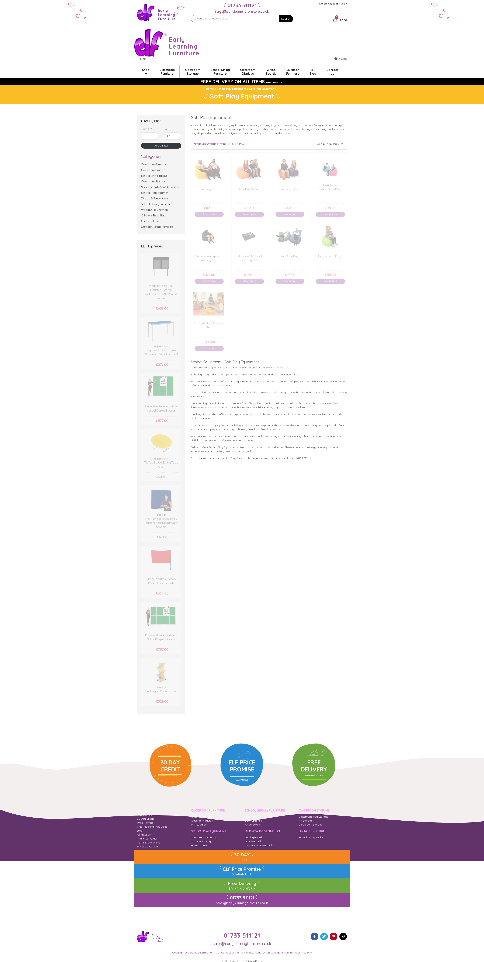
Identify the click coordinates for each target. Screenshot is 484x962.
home (210, 89)
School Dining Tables (154, 176)
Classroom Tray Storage (313, 816)
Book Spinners (253, 820)
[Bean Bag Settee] (248, 169)
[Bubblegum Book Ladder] (161, 672)
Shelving (249, 816)
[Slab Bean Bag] (289, 236)
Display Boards (254, 837)
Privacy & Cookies (148, 846)
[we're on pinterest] (333, 936)
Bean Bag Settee (248, 189)
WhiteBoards (271, 71)
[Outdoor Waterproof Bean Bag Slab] (248, 236)
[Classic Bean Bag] (329, 169)
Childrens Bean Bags (154, 215)
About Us (142, 810)
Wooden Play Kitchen (154, 210)
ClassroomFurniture (167, 71)
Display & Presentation (155, 198)
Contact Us (144, 834)
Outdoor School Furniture (157, 227)
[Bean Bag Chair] (208, 169)
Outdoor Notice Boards (259, 845)
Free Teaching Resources (152, 826)
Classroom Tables (202, 820)
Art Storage (305, 820)
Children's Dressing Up (204, 837)
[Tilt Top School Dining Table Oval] (161, 443)
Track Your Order (147, 838)
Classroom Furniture (153, 164)
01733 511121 (242, 898)
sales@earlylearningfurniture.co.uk (242, 11)
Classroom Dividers (153, 170)
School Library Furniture (156, 204)
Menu (143, 59)
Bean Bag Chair (208, 189)
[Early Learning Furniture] (156, 12)
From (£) (146, 129)
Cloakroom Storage (310, 824)
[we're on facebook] (314, 936)
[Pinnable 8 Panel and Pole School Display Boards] (161, 615)
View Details (209, 214)
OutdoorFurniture (292, 71)
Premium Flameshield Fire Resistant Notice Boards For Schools (161, 523)
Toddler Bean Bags (329, 256)
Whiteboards (198, 824)
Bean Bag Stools (289, 189)
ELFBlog (312, 71)
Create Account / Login (333, 3)
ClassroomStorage (192, 71)
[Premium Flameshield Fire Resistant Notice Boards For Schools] (161, 499)
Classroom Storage (153, 181)
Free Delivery (144, 814)
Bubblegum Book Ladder (161, 691)
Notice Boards (253, 841)
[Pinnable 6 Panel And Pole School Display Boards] (161, 387)
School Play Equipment (155, 193)
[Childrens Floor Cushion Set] (208, 303)
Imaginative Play (201, 841)
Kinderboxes (252, 824)
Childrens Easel (150, 221)
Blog (140, 830)
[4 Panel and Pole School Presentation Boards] (161, 559)
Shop (145, 70)
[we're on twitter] (324, 936)
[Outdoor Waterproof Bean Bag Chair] (208, 236)
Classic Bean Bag (329, 189)
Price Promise (145, 822)
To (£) (167, 129)
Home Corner (199, 845)
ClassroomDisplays (247, 71)
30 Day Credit (145, 818)
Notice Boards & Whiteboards (160, 187)
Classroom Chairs (201, 816)
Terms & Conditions (148, 842)
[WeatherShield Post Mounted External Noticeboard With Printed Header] (161, 266)
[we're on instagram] (343, 936)
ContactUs (332, 71)
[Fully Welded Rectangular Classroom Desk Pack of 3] (161, 331)
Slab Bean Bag (289, 256)
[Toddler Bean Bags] (329, 236)
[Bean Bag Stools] (289, 169)
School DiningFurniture (220, 71)
